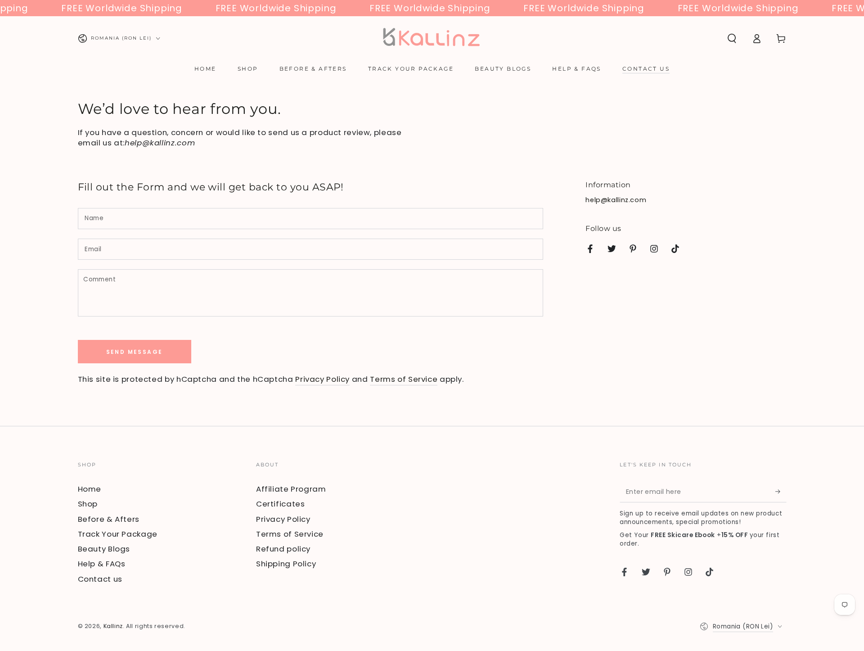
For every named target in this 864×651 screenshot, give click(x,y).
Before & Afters (109, 519)
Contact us (100, 579)
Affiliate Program (291, 489)
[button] (732, 38)
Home (90, 489)
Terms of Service (403, 379)
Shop (88, 503)
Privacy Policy (322, 379)
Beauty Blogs (104, 548)
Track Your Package (118, 534)
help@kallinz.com (615, 199)
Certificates (280, 503)
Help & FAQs (102, 563)
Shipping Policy (286, 563)
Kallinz (113, 626)
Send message (134, 352)
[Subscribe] (780, 491)
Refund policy (283, 548)
